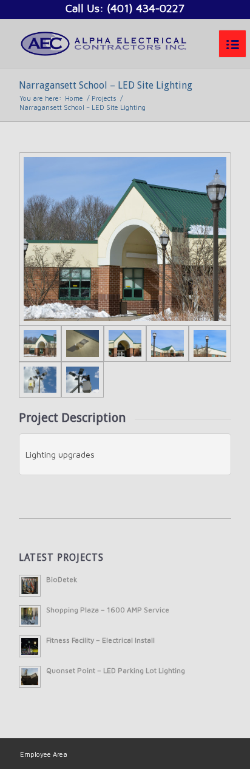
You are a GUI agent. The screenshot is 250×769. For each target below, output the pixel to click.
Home (74, 98)
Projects (104, 98)
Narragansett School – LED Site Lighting (105, 85)
